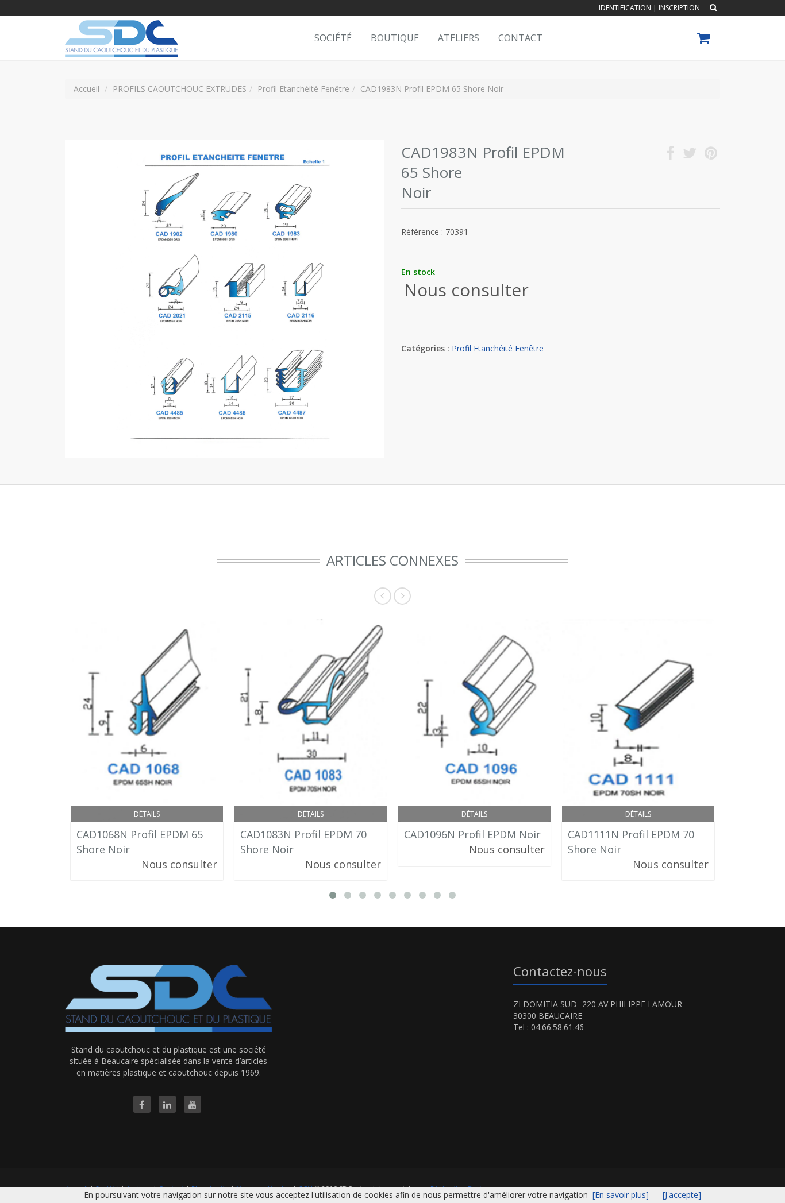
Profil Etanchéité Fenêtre (498, 348)
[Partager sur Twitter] (690, 155)
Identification (625, 8)
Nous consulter (466, 289)
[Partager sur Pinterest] (711, 155)
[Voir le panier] (704, 39)
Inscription (679, 8)
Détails (147, 814)
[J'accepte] (682, 1194)
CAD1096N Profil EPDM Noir (472, 834)
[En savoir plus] (620, 1194)
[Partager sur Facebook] (670, 155)
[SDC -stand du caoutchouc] (120, 30)
